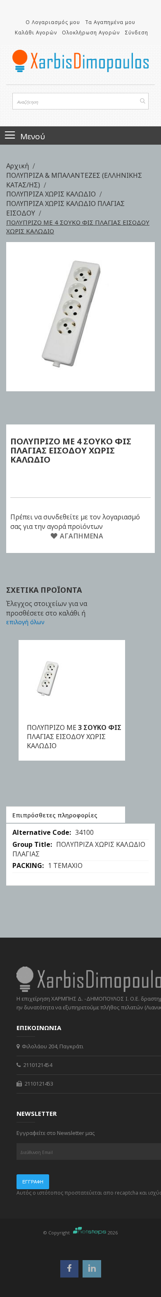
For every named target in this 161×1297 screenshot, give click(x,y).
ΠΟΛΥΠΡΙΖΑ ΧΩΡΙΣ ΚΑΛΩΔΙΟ (51, 194)
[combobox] (80, 101)
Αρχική (18, 165)
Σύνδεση (136, 32)
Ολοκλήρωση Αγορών (91, 32)
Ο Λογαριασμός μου (53, 22)
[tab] (65, 814)
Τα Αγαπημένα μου (110, 22)
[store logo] (80, 61)
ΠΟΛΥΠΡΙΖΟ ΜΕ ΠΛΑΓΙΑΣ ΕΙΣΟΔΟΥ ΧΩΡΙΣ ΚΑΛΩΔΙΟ (74, 736)
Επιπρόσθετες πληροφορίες (54, 815)
